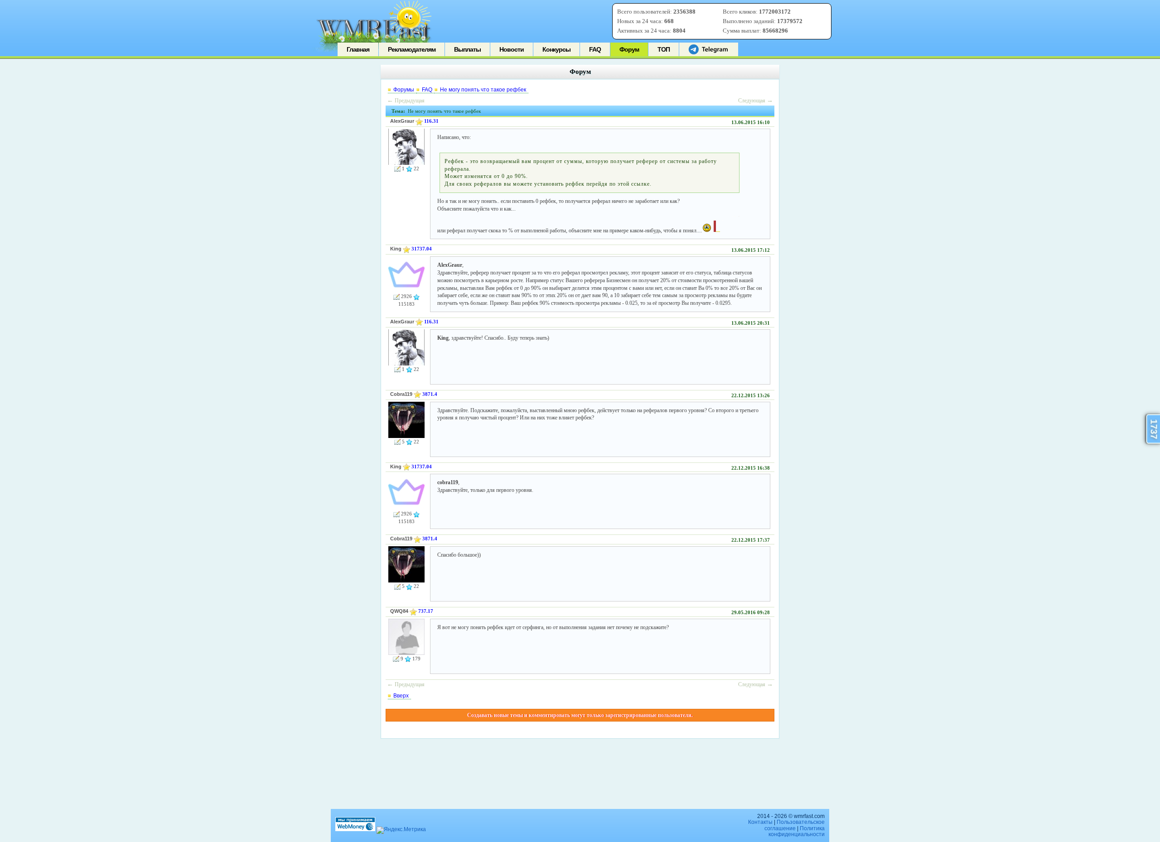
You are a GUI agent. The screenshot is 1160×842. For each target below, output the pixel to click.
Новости (511, 49)
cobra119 (401, 394)
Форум (629, 49)
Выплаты (467, 49)
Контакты (760, 822)
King (395, 248)
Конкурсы (556, 49)
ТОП (663, 49)
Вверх (401, 696)
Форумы (403, 90)
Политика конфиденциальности (796, 831)
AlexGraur (402, 121)
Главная (358, 49)
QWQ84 (399, 611)
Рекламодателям (411, 49)
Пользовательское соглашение (794, 825)
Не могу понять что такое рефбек (483, 90)
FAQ (595, 49)
